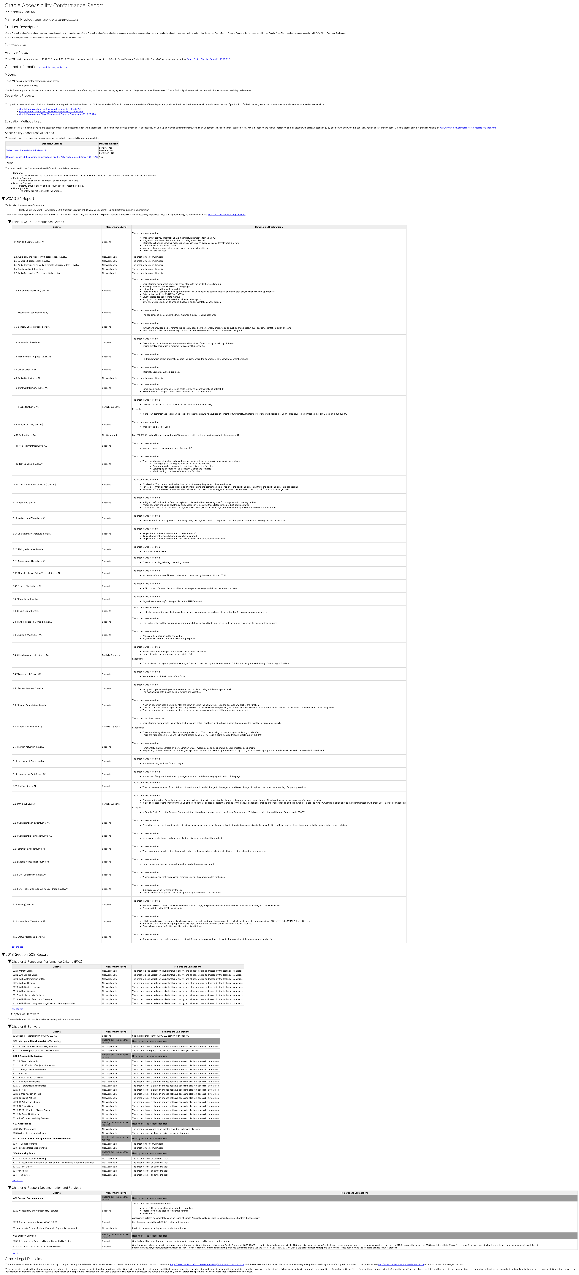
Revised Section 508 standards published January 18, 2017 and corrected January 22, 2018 (52, 157)
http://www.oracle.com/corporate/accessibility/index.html (468, 127)
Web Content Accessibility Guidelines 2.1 (26, 150)
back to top (17, 946)
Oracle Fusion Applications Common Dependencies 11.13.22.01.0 (51, 111)
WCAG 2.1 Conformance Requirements (226, 214)
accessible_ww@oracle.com (53, 67)
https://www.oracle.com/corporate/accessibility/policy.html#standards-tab (207, 1264)
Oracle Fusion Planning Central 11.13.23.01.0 (208, 59)
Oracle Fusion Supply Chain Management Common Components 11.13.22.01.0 (57, 114)
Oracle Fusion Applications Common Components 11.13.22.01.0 (50, 109)
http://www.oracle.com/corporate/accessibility (401, 1264)
